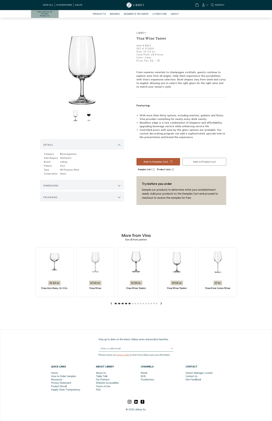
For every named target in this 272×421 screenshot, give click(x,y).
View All (48, 5)
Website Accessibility (107, 382)
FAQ (98, 389)
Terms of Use (103, 386)
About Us (101, 372)
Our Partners (103, 379)
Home (54, 372)
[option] (82, 69)
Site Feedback (193, 379)
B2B (143, 376)
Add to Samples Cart (156, 161)
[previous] (111, 303)
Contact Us (191, 376)
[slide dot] (75, 115)
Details (48, 145)
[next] (161, 303)
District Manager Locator (199, 372)
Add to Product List (204, 161)
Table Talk (101, 376)
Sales (78, 5)
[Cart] (197, 5)
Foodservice (147, 379)
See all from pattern (136, 239)
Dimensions (51, 185)
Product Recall (59, 386)
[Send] (172, 348)
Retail (144, 372)
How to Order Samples (63, 376)
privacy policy (123, 355)
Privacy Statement (61, 382)
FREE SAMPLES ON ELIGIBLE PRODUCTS (44, 14)
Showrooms (64, 5)
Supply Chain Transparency (65, 389)
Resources (56, 379)
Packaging (50, 197)
